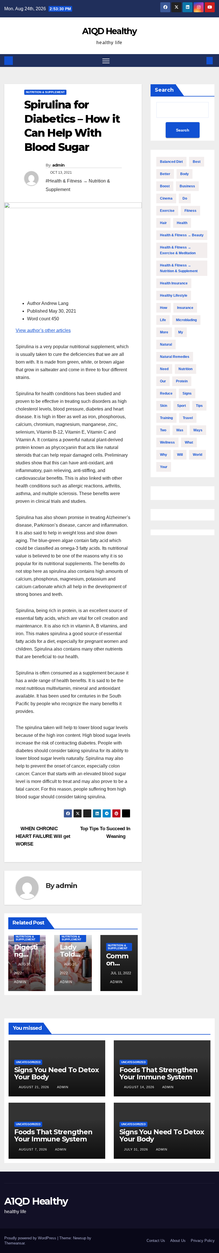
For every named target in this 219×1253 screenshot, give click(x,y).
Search (164, 90)
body (184, 174)
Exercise (167, 211)
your (163, 467)
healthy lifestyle (173, 296)
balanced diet (171, 162)
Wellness (167, 442)
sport (181, 406)
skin (163, 406)
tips (199, 406)
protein (182, 381)
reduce (166, 393)
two (163, 430)
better (165, 174)
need (164, 369)
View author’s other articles (43, 330)
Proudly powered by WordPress (30, 1238)
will (180, 455)
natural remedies (174, 357)
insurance (185, 308)
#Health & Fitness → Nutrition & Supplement (78, 185)
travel (188, 418)
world (197, 455)
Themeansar (14, 1243)
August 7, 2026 (33, 1149)
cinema (166, 198)
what (189, 442)
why (163, 455)
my (180, 332)
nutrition (185, 369)
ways (197, 430)
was (179, 430)
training (166, 418)
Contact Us (156, 1240)
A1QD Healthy (109, 31)
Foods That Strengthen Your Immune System (158, 1073)
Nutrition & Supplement (45, 92)
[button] (200, 60)
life (163, 320)
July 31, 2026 (136, 1149)
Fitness (190, 211)
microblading (186, 320)
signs (187, 393)
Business (187, 186)
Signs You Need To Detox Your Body (56, 1073)
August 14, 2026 (139, 1087)
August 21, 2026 (34, 1087)
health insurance (174, 283)
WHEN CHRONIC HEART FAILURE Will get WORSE (43, 836)
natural (166, 344)
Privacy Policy (203, 1240)
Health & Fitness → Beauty (182, 235)
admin (58, 165)
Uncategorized (28, 1062)
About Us (178, 1240)
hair (163, 223)
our (163, 381)
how (163, 308)
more (164, 332)
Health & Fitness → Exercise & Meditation (178, 250)
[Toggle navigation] (106, 60)
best (196, 162)
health (182, 223)
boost (165, 186)
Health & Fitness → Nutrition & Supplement (179, 268)
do (184, 198)
